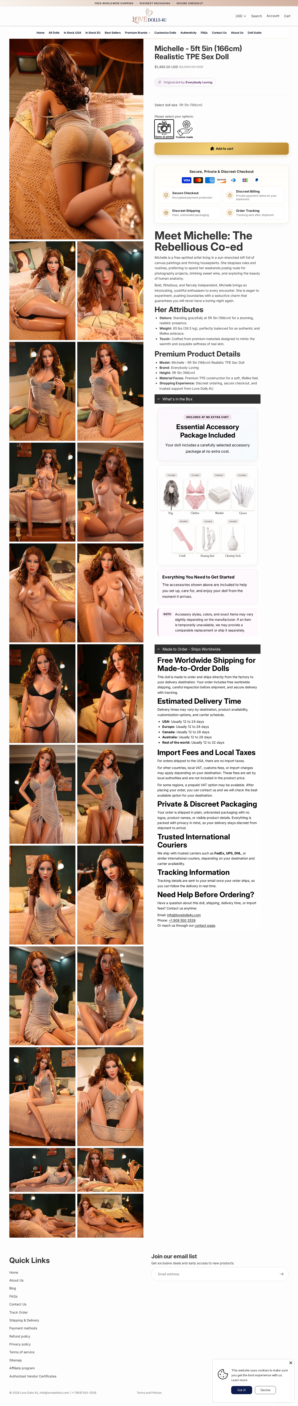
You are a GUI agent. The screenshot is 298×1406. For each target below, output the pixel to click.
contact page (205, 925)
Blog (12, 1288)
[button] (208, 399)
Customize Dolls (165, 32)
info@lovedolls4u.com (184, 915)
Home (40, 32)
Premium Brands (137, 32)
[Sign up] (282, 1274)
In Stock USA (72, 32)
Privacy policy (20, 1344)
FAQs (204, 32)
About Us (237, 32)
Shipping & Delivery (24, 1320)
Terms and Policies (149, 1392)
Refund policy (19, 1336)
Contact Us (219, 32)
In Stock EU (93, 32)
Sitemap (15, 1360)
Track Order (18, 1312)
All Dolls (54, 32)
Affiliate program (22, 1368)
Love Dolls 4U (29, 1392)
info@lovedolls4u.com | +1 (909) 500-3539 (68, 1392)
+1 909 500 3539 (182, 920)
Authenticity (188, 32)
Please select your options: (174, 116)
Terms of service (21, 1352)
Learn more (239, 1380)
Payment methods (23, 1328)
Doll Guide (254, 32)
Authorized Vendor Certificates (32, 1376)
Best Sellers (113, 32)
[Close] (290, 1362)
